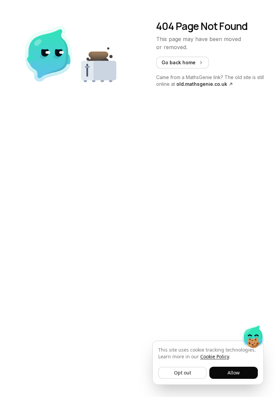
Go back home (179, 62)
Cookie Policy (214, 356)
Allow (234, 372)
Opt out (182, 372)
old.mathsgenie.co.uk (201, 84)
